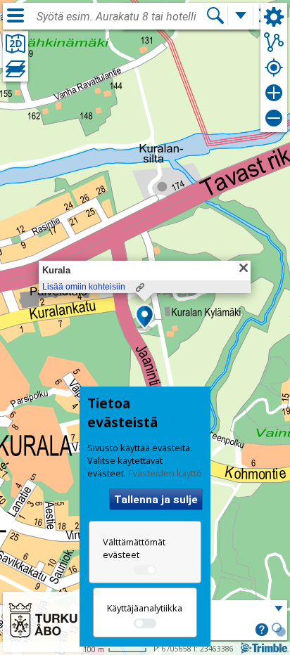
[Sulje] (243, 268)
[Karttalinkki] (140, 287)
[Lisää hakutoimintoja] (240, 15)
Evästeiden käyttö (165, 473)
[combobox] (121, 16)
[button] (144, 317)
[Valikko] (15, 15)
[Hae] (215, 15)
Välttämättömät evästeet (134, 548)
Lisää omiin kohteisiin (83, 287)
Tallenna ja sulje (156, 499)
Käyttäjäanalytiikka (144, 608)
